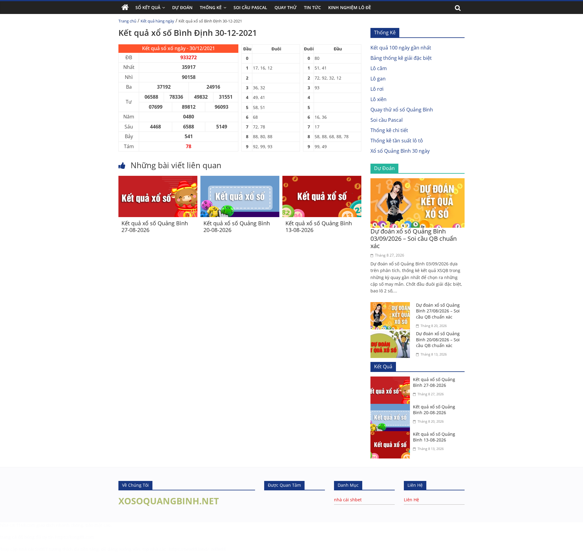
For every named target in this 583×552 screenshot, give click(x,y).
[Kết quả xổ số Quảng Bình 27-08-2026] (157, 179)
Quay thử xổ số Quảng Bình (401, 109)
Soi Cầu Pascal (250, 7)
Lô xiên (378, 99)
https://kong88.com (74, 537)
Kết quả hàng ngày (157, 21)
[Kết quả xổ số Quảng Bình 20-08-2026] (239, 179)
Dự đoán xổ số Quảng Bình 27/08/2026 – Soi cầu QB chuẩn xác (438, 311)
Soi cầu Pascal (386, 120)
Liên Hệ (411, 500)
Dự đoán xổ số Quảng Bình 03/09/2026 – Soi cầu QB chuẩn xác (413, 238)
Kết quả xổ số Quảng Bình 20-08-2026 (236, 226)
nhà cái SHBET (33, 549)
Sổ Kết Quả (147, 7)
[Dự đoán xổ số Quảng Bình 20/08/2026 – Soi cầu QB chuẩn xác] (391, 334)
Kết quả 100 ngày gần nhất (400, 47)
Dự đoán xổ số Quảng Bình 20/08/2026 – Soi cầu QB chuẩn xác (438, 339)
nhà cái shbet (348, 500)
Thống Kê (211, 7)
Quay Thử (285, 7)
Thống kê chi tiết (389, 130)
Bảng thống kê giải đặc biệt (401, 58)
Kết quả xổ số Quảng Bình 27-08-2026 (154, 226)
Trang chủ (127, 21)
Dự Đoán (182, 7)
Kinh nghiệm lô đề (349, 7)
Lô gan (378, 78)
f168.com (26, 525)
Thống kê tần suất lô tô (396, 140)
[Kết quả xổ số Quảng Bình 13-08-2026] (321, 179)
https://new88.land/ (189, 549)
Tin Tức (312, 7)
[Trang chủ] (125, 7)
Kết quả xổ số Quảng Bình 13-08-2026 (318, 226)
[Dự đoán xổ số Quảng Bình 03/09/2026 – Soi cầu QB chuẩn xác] (417, 182)
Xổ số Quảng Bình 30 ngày (400, 151)
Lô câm (378, 68)
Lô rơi (377, 89)
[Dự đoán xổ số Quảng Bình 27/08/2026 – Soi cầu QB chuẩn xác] (391, 305)
